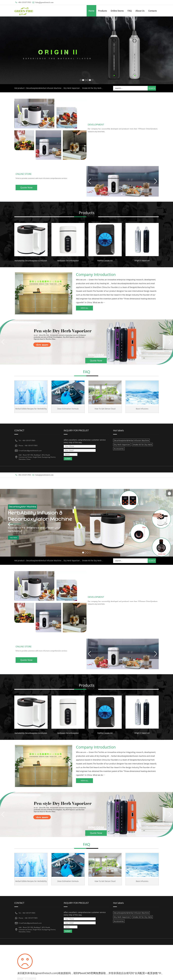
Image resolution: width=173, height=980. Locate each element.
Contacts (152, 10)
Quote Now (26, 187)
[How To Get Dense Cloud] (105, 392)
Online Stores (117, 10)
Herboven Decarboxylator (68, 260)
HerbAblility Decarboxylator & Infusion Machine (35, 260)
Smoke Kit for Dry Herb (91, 88)
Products (102, 10)
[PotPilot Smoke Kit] (105, 239)
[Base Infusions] (142, 392)
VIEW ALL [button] (84, 308)
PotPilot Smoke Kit (105, 260)
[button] (155, 181)
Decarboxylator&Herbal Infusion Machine (43, 88)
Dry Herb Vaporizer (72, 88)
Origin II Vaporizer (142, 260)
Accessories (119, 449)
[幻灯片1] (86, 523)
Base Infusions (142, 408)
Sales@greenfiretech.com (44, 2)
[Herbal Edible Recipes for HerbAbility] (30, 392)
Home (91, 10)
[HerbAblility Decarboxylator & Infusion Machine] (31, 239)
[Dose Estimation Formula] (68, 392)
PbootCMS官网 (87, 973)
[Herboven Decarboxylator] (68, 239)
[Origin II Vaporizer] (142, 239)
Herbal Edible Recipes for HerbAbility (31, 408)
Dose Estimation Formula (68, 408)
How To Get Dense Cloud (105, 408)
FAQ (130, 10)
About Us (140, 10)
